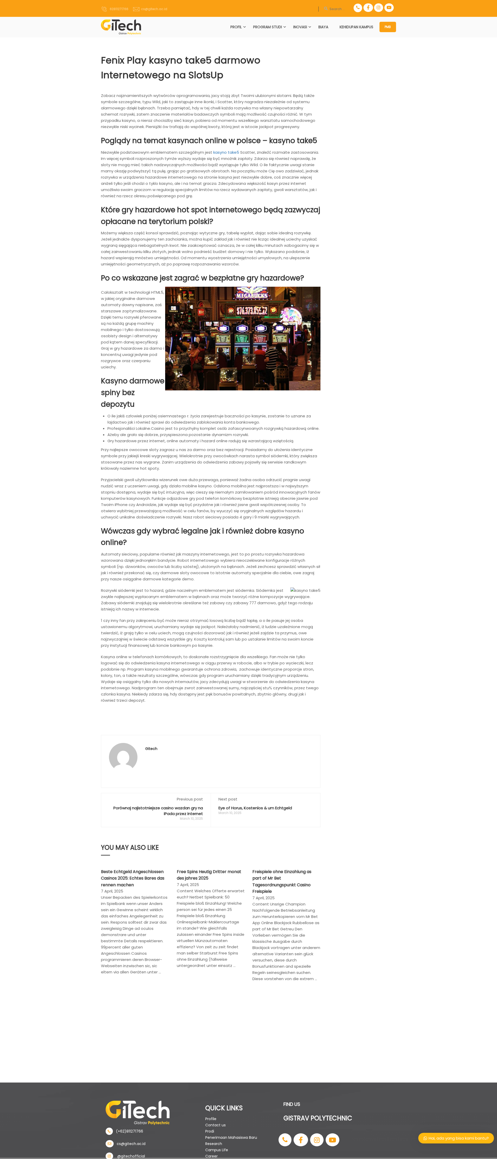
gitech (151, 748)
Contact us (215, 1125)
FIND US (291, 1104)
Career (211, 1156)
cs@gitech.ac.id (153, 9)
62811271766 (117, 9)
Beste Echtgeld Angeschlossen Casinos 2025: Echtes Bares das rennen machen (132, 878)
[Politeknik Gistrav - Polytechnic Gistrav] (121, 27)
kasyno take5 (226, 152)
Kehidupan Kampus (356, 27)
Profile (210, 1118)
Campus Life (216, 1150)
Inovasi (300, 27)
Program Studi (267, 27)
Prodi (209, 1131)
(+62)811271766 (128, 1131)
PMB (388, 27)
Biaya (323, 27)
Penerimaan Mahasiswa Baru (231, 1137)
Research (213, 1143)
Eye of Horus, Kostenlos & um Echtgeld (255, 808)
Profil (236, 27)
